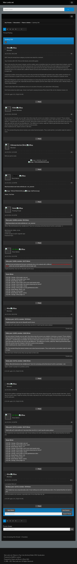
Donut (14, 208)
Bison (19, 559)
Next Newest (66, 510)
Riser (24, 559)
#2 (71, 114)
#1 (71, 53)
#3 (71, 152)
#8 (71, 390)
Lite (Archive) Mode (27, 555)
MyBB (13, 557)
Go (72, 529)
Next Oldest (10, 510)
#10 (71, 480)
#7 (71, 314)
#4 (71, 183)
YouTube (11, 194)
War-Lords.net (8, 2)
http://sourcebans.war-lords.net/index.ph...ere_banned (19, 186)
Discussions (16, 22)
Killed (14, 108)
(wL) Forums (8, 22)
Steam (6, 194)
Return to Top (17, 555)
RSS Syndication (40, 555)
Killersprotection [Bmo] (18, 145)
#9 (71, 422)
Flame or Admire (26, 22)
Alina (8, 48)
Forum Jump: (7, 526)
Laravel (19, 557)
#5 (71, 215)
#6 (71, 256)
